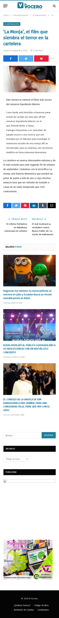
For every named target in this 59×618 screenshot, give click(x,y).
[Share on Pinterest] (41, 58)
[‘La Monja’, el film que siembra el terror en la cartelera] (29, 79)
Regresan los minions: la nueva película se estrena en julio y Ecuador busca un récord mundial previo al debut (27, 294)
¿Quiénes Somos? (22, 605)
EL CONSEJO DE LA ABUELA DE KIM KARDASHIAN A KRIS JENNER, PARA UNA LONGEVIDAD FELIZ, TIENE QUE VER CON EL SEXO (26, 405)
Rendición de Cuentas (24, 609)
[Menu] (5, 6)
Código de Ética (41, 605)
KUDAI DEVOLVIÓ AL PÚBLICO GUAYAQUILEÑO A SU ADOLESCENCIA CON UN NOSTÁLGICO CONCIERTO (29, 348)
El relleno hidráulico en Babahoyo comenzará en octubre (15, 227)
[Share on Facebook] (10, 58)
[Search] (54, 6)
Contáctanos (43, 609)
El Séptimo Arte (12, 24)
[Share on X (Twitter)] (26, 58)
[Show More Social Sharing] (52, 58)
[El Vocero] (31, 5)
